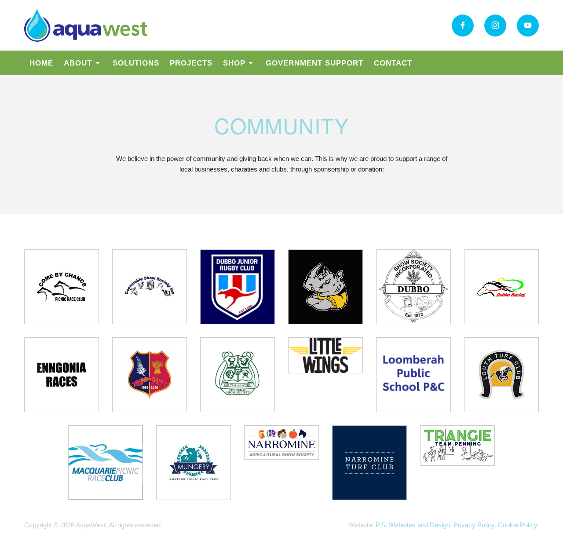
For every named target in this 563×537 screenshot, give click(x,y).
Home (41, 63)
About (78, 63)
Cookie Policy (517, 525)
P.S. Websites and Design (413, 525)
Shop (234, 63)
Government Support (314, 63)
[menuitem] (41, 63)
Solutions (136, 63)
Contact (393, 63)
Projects (191, 63)
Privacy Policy (473, 525)
